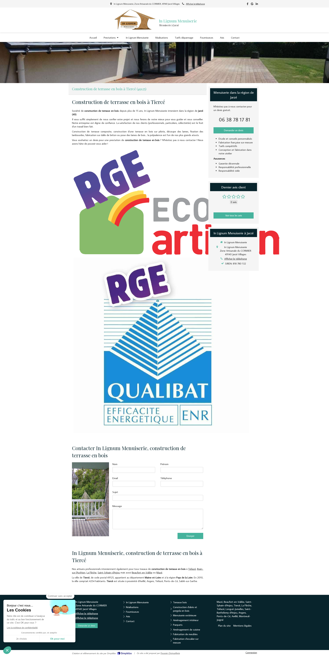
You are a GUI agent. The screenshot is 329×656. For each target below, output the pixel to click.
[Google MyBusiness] (252, 5)
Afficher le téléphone (195, 3)
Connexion (251, 652)
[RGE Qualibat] (161, 345)
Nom (114, 464)
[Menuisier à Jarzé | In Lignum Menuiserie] (135, 19)
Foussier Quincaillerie (170, 653)
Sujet (115, 492)
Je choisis (21, 638)
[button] (7, 650)
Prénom (164, 464)
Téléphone (166, 478)
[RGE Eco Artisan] (176, 202)
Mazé (159, 572)
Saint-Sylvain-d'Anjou (109, 572)
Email (115, 478)
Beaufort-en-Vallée (142, 572)
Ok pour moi (57, 638)
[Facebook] (247, 5)
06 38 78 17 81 (234, 119)
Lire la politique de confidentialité (22, 628)
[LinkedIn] (257, 5)
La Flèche (91, 572)
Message (117, 506)
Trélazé (192, 569)
